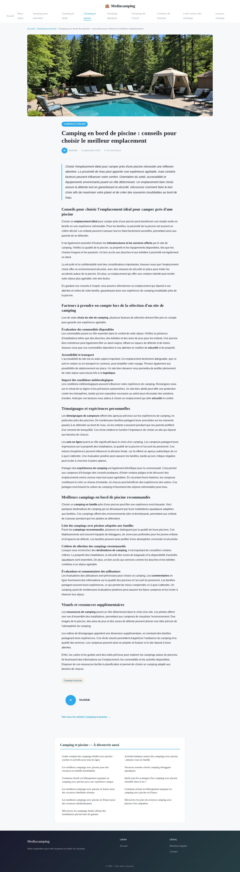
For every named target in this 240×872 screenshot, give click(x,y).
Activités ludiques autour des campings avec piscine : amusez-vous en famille (151, 758)
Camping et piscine (90, 15)
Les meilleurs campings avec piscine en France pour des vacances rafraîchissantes (88, 801)
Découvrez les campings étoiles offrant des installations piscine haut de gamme (84, 812)
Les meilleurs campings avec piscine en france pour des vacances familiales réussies (88, 791)
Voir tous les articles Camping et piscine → (86, 716)
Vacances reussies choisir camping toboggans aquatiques (148, 769)
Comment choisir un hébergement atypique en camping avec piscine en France (148, 791)
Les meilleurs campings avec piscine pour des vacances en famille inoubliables (85, 769)
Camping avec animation (40, 15)
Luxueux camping (220, 15)
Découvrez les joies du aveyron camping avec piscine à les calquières (148, 801)
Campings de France (138, 15)
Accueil (10, 15)
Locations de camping (163, 15)
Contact (174, 851)
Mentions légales (178, 846)
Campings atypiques (112, 15)
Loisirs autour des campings (192, 15)
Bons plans (20, 15)
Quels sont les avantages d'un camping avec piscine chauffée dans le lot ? (151, 780)
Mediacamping (120, 6)
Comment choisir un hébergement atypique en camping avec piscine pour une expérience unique (87, 780)
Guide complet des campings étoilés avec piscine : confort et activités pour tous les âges (87, 758)
